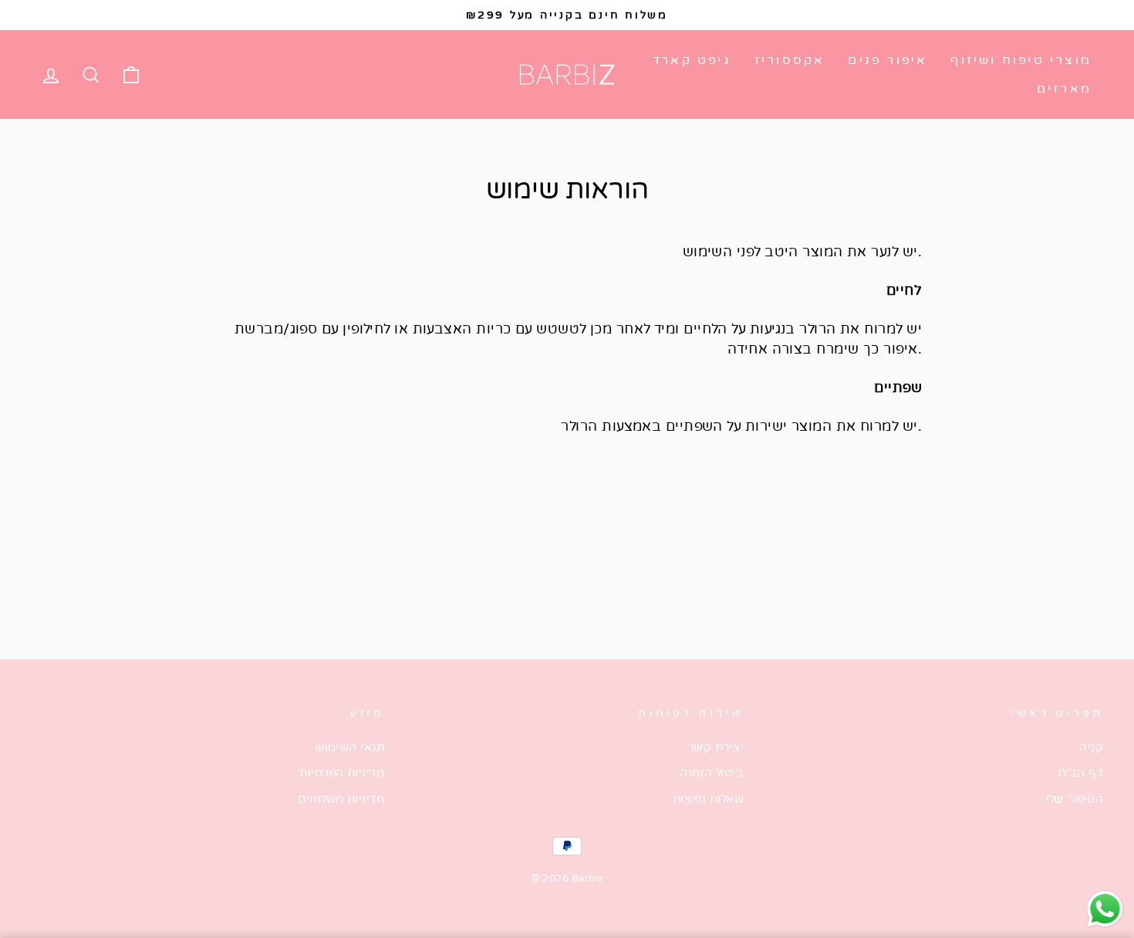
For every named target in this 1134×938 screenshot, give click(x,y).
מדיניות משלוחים (341, 799)
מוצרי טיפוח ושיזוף (1021, 60)
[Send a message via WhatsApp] (1105, 909)
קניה (1091, 747)
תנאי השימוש (349, 747)
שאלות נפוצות (708, 799)
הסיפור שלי (1075, 799)
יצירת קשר (715, 747)
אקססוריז (789, 60)
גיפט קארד (692, 60)
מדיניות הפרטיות (341, 773)
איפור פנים (887, 60)
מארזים (1064, 89)
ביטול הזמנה (712, 773)
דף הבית (1080, 773)
